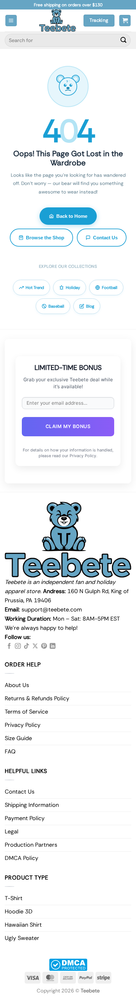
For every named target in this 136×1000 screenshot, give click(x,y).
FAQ (10, 751)
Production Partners (31, 845)
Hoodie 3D (19, 911)
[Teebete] (57, 20)
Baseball (56, 306)
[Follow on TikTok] (26, 646)
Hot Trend (35, 287)
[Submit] (123, 40)
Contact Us (105, 237)
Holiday (73, 287)
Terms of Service (26, 711)
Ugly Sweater (22, 938)
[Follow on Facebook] (9, 646)
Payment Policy (25, 818)
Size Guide (18, 738)
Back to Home (71, 216)
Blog (90, 306)
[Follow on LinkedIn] (52, 646)
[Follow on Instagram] (18, 646)
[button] (11, 21)
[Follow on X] (35, 646)
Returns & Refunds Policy (37, 698)
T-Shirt (13, 898)
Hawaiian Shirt (23, 925)
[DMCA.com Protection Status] (68, 964)
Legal (11, 831)
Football (109, 287)
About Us (17, 685)
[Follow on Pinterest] (44, 646)
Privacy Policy (22, 725)
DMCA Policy (21, 858)
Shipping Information (32, 805)
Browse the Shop (45, 237)
